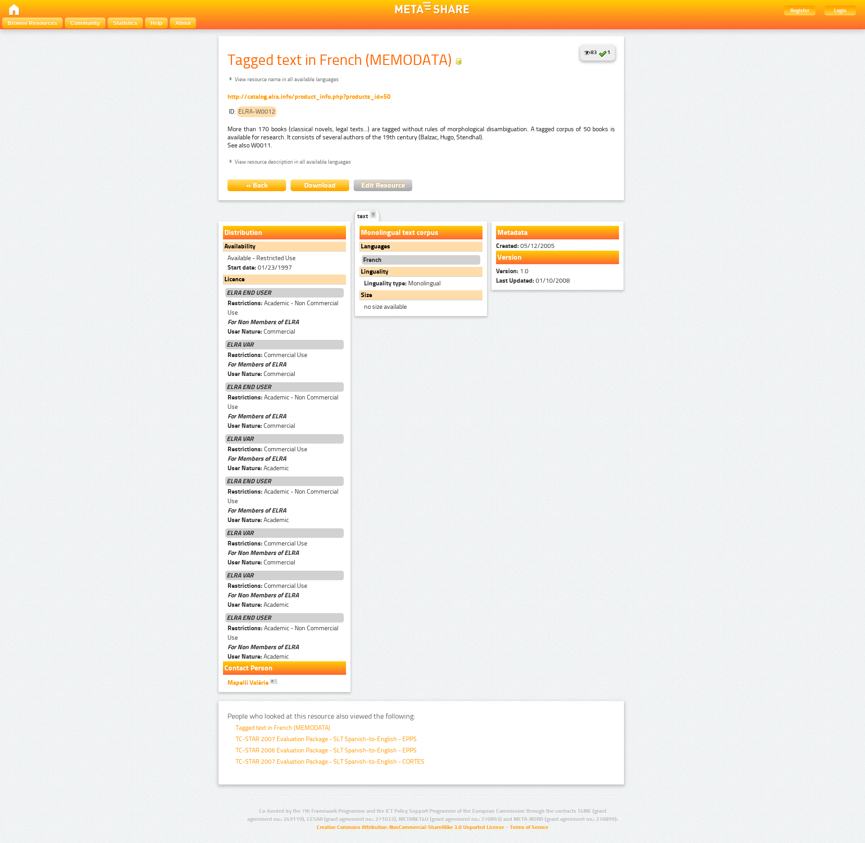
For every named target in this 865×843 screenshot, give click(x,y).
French (372, 260)
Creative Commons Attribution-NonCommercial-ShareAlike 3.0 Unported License (410, 827)
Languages (375, 246)
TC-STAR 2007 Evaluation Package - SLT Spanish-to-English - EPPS (326, 739)
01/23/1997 (260, 267)
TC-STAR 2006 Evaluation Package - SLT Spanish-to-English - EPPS (326, 750)
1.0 (512, 271)
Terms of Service (529, 827)
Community (85, 23)
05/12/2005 (525, 246)
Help (156, 23)
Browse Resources (32, 23)
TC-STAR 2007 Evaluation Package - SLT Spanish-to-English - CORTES (330, 761)
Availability (239, 246)
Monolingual (402, 283)
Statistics (125, 23)
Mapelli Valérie (249, 683)
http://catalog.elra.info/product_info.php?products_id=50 (309, 97)
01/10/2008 (533, 280)
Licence (234, 279)
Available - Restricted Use (262, 258)
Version (509, 257)
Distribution (243, 232)
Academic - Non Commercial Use (283, 307)
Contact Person (248, 668)
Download (320, 185)
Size (366, 295)
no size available (385, 307)
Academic (258, 468)
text (363, 216)
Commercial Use (267, 355)
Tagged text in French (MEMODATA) (283, 728)
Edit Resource (383, 185)
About (183, 23)
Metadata (512, 232)
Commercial (261, 331)
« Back (257, 185)
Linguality (374, 271)
